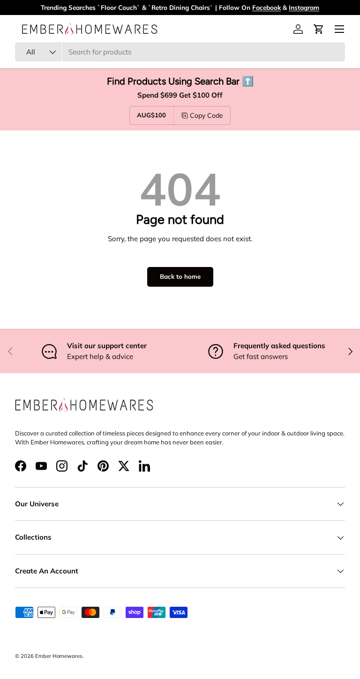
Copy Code (206, 115)
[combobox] (180, 51)
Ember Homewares (58, 656)
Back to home (180, 276)
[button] (318, 29)
